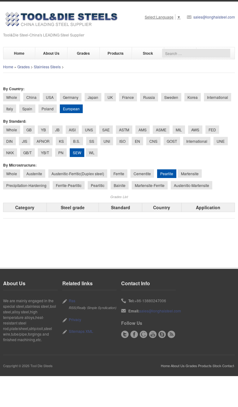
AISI (72, 129)
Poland (48, 108)
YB (43, 129)
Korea (192, 97)
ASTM (124, 129)
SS (91, 141)
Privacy (75, 319)
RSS (171, 334)
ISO (122, 141)
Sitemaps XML (81, 331)
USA (50, 97)
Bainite (120, 185)
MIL (179, 129)
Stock (148, 53)
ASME (161, 129)
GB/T (27, 152)
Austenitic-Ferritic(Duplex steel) (77, 173)
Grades (83, 53)
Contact (228, 365)
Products (116, 53)
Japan (93, 97)
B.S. (76, 141)
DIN (9, 141)
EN (137, 141)
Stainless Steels (47, 66)
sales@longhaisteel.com (214, 16)
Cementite (142, 173)
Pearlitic (97, 185)
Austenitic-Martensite (191, 185)
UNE (221, 141)
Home (19, 53)
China (31, 97)
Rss (72, 300)
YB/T (45, 152)
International (217, 97)
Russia (149, 97)
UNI (107, 141)
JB (57, 129)
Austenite (34, 173)
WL (92, 152)
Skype (162, 334)
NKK (10, 152)
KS (61, 141)
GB (29, 129)
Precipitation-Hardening (26, 185)
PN (61, 152)
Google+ (143, 334)
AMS (143, 129)
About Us (51, 53)
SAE (106, 129)
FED (212, 129)
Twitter (125, 334)
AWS (195, 129)
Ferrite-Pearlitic (69, 185)
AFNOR (43, 141)
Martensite (190, 173)
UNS (89, 129)
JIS (24, 141)
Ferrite (118, 173)
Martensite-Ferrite (150, 185)
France (128, 97)
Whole (11, 97)
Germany (70, 97)
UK (110, 97)
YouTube (152, 334)
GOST (172, 141)
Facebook (134, 334)
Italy (9, 108)
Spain (27, 108)
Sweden (171, 97)
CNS (153, 141)
